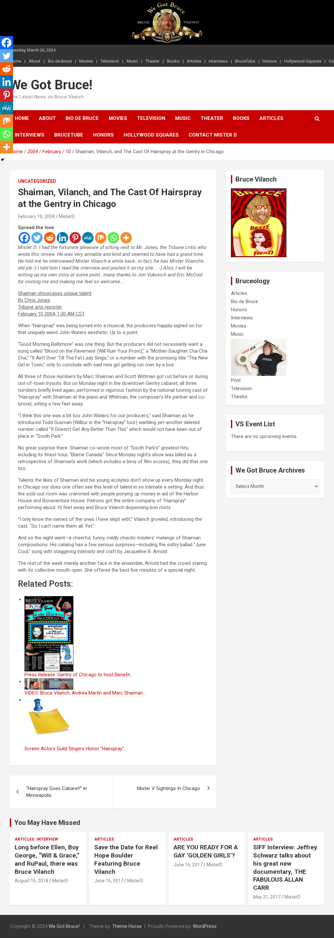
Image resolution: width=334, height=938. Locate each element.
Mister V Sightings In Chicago (168, 788)
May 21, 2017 (267, 897)
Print (236, 380)
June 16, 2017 (108, 880)
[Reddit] (49, 237)
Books (173, 61)
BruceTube (245, 61)
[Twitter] (37, 237)
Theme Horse (127, 926)
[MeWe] (88, 237)
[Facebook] (24, 237)
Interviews (218, 61)
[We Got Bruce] (258, 192)
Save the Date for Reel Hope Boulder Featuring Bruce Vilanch (126, 859)
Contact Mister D (213, 135)
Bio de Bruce (60, 61)
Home (22, 118)
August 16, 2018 (31, 880)
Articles (194, 61)
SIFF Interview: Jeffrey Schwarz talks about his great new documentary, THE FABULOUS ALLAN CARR (285, 867)
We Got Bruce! (51, 85)
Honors (270, 61)
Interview (47, 839)
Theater (152, 61)
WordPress (205, 926)
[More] (126, 237)
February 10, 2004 (36, 216)
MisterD (67, 216)
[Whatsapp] (113, 237)
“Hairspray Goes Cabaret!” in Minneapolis (56, 791)
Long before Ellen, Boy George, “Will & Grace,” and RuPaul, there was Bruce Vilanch (47, 859)
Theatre (239, 397)
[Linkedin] (62, 237)
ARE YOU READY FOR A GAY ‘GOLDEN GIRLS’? (206, 851)
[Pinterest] (75, 237)
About (34, 61)
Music (132, 61)
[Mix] (100, 237)
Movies (86, 61)
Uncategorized (37, 181)
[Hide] (2, 159)
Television (109, 61)
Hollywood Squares (302, 61)
